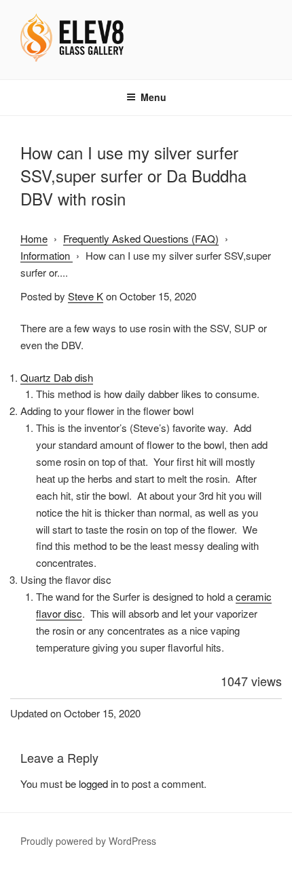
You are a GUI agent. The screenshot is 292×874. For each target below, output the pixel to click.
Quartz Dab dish (56, 377)
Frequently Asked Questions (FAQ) (141, 238)
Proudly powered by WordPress (88, 841)
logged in (98, 783)
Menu (153, 97)
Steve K (85, 296)
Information (46, 255)
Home (34, 238)
